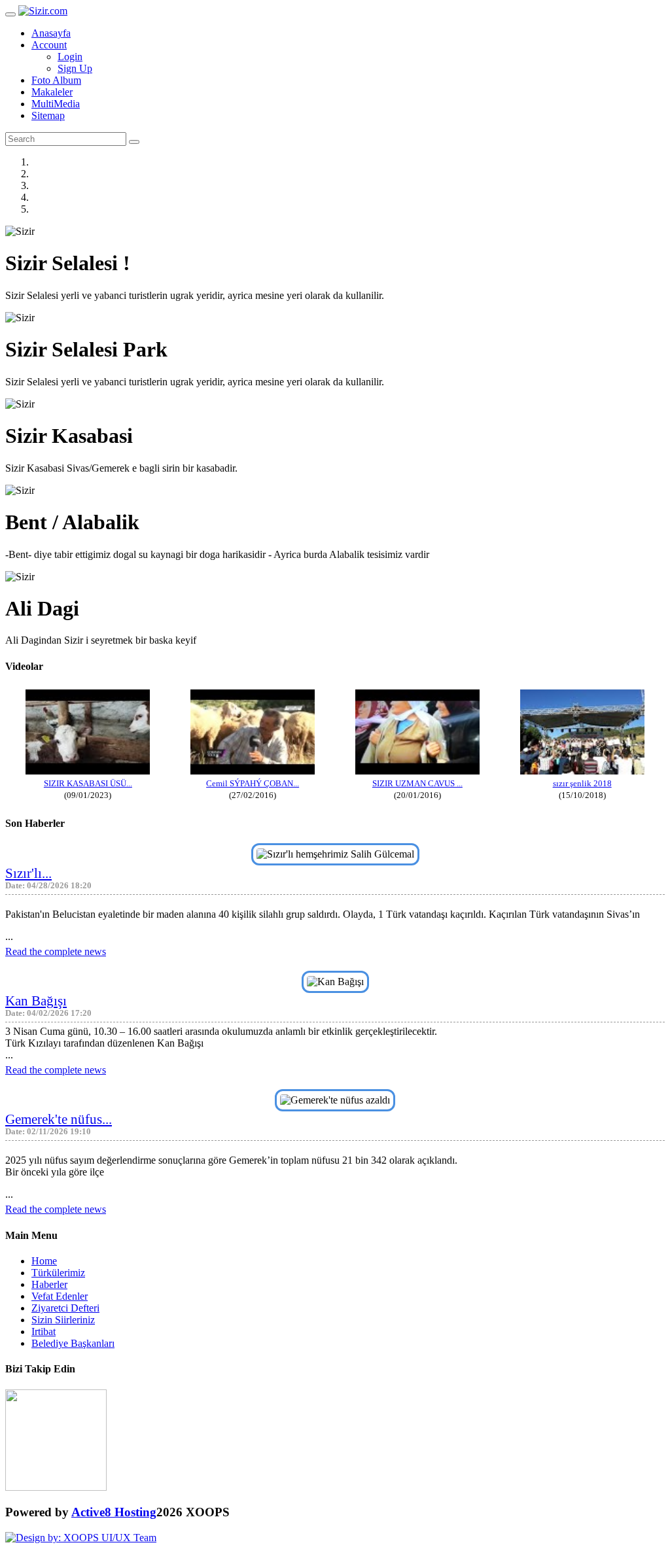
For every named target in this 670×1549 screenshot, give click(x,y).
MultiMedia (55, 103)
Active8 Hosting (113, 1512)
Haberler (49, 1284)
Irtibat (43, 1331)
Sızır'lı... (28, 872)
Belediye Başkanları (73, 1343)
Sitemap (48, 115)
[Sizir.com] (42, 10)
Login (70, 56)
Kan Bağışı (36, 1000)
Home (44, 1260)
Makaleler (52, 91)
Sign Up (75, 68)
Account (49, 44)
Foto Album (56, 80)
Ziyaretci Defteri (65, 1308)
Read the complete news (55, 951)
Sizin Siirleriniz (63, 1319)
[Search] (134, 142)
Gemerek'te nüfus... (58, 1118)
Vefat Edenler (59, 1296)
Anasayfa (51, 33)
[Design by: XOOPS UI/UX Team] (80, 1537)
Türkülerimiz (58, 1272)
